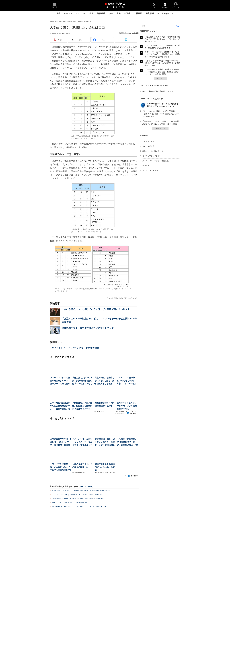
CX (77, 13)
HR (84, 13)
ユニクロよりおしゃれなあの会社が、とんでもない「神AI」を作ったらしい (79, 495)
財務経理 (101, 13)
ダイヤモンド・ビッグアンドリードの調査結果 (75, 348)
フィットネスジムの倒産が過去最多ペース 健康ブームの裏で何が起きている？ (60, 381)
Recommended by (121, 413)
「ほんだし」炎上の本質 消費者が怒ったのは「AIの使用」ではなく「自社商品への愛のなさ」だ (162, 39)
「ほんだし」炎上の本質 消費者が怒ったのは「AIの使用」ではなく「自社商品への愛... (82, 381)
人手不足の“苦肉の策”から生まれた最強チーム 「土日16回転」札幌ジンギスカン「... (60, 406)
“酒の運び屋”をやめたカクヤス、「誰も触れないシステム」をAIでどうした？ (79, 506)
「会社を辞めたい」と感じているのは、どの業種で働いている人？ (96, 309)
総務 (91, 13)
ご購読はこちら (160, 129)
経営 (59, 13)
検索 (178, 26)
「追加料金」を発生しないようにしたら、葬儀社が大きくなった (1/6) (104, 381)
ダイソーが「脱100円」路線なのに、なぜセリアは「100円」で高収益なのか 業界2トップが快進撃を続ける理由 (162, 54)
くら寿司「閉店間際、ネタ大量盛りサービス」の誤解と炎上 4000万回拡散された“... (127, 442)
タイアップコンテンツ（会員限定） (156, 161)
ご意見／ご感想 (148, 142)
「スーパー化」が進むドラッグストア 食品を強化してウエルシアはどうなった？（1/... (82, 442)
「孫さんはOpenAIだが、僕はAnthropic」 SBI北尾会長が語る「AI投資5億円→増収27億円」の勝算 (162, 63)
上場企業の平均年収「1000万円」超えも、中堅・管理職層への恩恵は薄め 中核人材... (60, 442)
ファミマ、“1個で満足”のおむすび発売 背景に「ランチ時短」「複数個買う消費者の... (127, 381)
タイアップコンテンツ (151, 156)
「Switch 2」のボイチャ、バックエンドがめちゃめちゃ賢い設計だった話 (78, 499)
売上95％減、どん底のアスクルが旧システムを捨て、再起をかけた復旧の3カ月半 (81, 491)
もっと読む (160, 78)
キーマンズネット (86, 487)
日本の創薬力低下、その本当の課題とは (82, 465)
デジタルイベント (165, 13)
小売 (111, 13)
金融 (119, 13)
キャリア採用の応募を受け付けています (157, 91)
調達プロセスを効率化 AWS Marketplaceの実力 (105, 467)
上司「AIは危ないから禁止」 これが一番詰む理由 (70, 503)
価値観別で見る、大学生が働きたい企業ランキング (88, 328)
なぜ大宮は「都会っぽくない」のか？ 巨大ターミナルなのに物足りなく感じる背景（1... (105, 442)
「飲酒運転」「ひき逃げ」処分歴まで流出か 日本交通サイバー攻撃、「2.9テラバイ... (82, 406)
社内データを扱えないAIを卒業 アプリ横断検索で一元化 (127, 406)
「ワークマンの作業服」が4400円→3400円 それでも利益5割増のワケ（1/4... (60, 467)
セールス (68, 13)
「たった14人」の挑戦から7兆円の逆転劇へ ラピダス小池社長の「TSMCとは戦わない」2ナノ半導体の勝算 (162, 71)
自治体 (127, 13)
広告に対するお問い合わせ (152, 151)
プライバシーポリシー (151, 170)
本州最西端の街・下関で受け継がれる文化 (104, 404)
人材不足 (138, 13)
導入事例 (150, 13)
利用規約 (145, 166)
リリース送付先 (148, 146)
